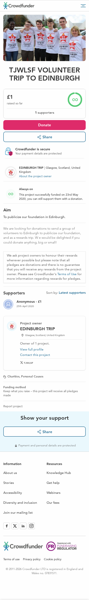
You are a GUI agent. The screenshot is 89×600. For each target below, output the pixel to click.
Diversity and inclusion (20, 503)
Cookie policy (52, 559)
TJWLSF (28, 362)
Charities (13, 376)
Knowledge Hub (59, 473)
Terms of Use (67, 274)
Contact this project (35, 355)
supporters (44, 112)
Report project (13, 406)
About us (10, 473)
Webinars (53, 493)
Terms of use (11, 559)
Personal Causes (32, 376)
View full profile (31, 349)
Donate (44, 125)
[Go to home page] (18, 5)
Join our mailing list (18, 512)
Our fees (53, 503)
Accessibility (12, 493)
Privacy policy (32, 559)
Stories (8, 483)
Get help (53, 483)
